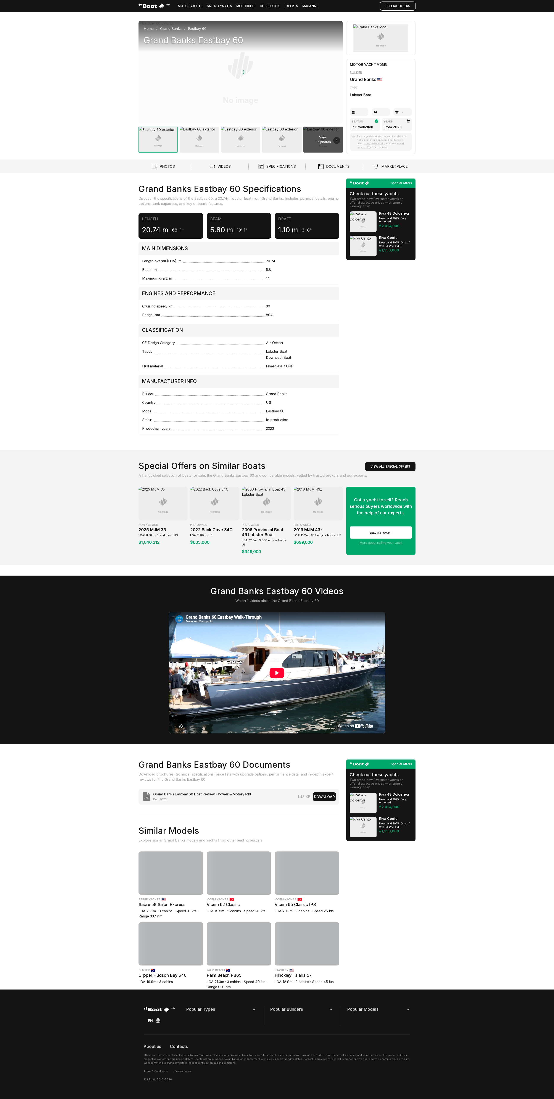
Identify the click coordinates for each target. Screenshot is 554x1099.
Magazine (310, 6)
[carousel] (240, 85)
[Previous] (146, 72)
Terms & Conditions (156, 1071)
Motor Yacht (363, 64)
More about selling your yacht (381, 542)
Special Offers (397, 6)
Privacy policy (182, 1071)
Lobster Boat (360, 95)
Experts (291, 6)
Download (324, 797)
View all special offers (390, 466)
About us (152, 1046)
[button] (240, 72)
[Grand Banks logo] (381, 38)
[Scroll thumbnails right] (336, 140)
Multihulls (246, 6)
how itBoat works (374, 143)
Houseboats (270, 6)
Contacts (179, 1046)
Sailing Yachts (219, 6)
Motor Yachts (190, 6)
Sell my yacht (380, 532)
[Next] (335, 72)
